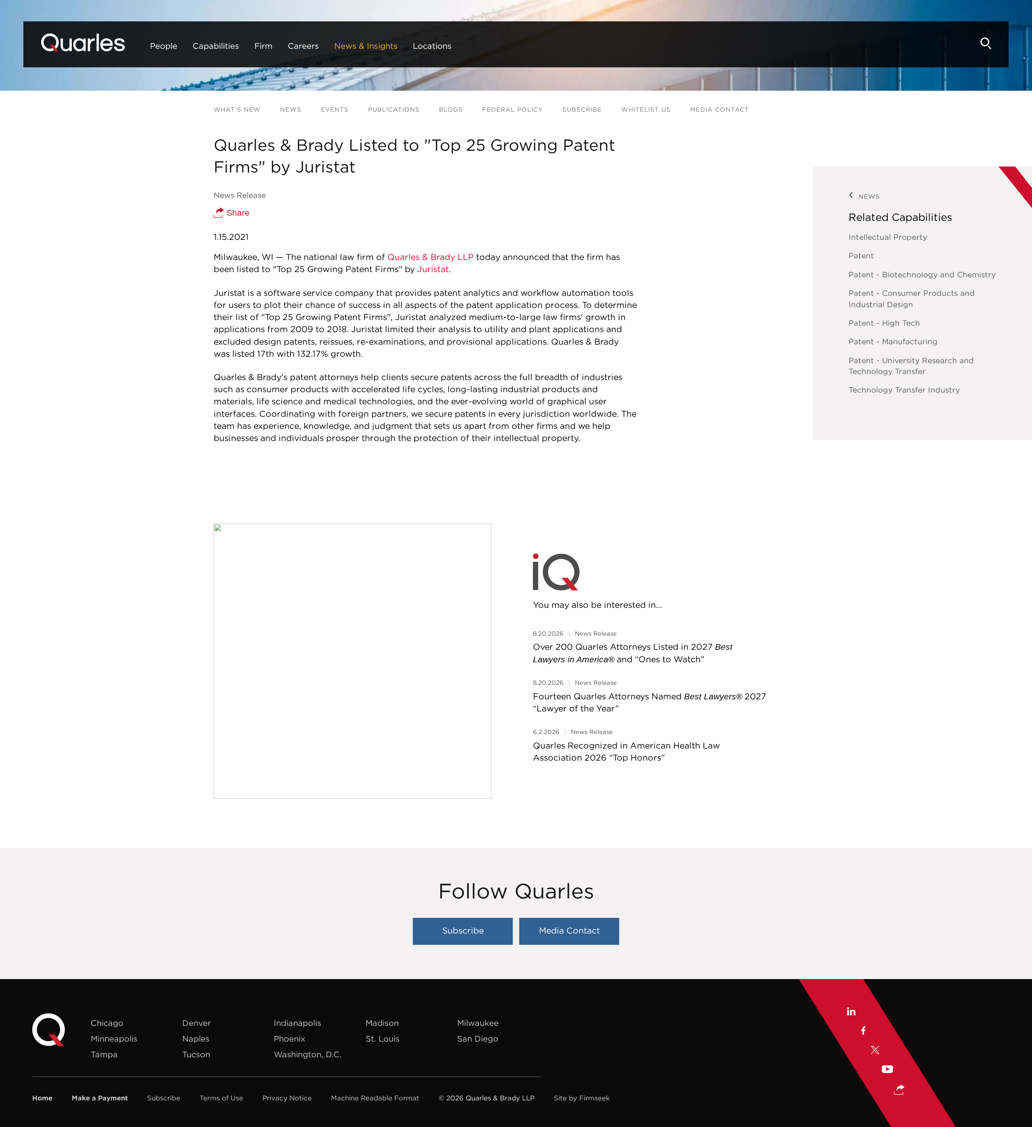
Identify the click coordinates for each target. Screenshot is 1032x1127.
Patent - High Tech (884, 323)
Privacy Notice (287, 1098)
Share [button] (237, 212)
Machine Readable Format (375, 1098)
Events (335, 109)
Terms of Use (221, 1098)
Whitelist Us (646, 109)
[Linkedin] (851, 1012)
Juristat (433, 269)
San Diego (477, 1038)
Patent (861, 255)
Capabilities (216, 46)
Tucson (196, 1054)
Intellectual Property (888, 237)
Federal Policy (512, 109)
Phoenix (289, 1038)
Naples (196, 1038)
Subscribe (582, 109)
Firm (263, 46)
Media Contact (719, 109)
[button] (899, 1090)
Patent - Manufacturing (893, 341)
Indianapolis (297, 1023)
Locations (432, 46)
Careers (303, 46)
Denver (196, 1023)
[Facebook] (863, 1032)
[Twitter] (875, 1051)
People (163, 46)
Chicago (107, 1023)
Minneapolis (114, 1038)
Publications (394, 109)
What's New (237, 109)
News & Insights (365, 46)
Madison (382, 1023)
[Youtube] (887, 1070)
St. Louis (382, 1038)
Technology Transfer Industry (904, 390)
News (291, 109)
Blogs (451, 109)
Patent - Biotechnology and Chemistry (922, 274)
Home (42, 1098)
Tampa (104, 1054)
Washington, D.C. (307, 1054)
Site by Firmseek (582, 1098)
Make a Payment (100, 1098)
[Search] (986, 43)
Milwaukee (478, 1023)
